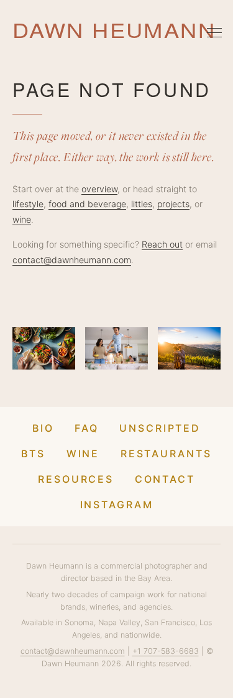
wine (21, 219)
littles (141, 203)
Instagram (116, 504)
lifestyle (27, 203)
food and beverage (87, 203)
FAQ (87, 428)
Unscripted (160, 428)
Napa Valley (119, 622)
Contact (165, 479)
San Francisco (170, 622)
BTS (33, 453)
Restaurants (166, 453)
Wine (83, 453)
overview (99, 189)
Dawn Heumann (114, 30)
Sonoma (79, 622)
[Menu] (214, 32)
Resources (76, 479)
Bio (43, 428)
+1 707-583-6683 (165, 651)
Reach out (162, 244)
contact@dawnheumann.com (71, 259)
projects (173, 203)
